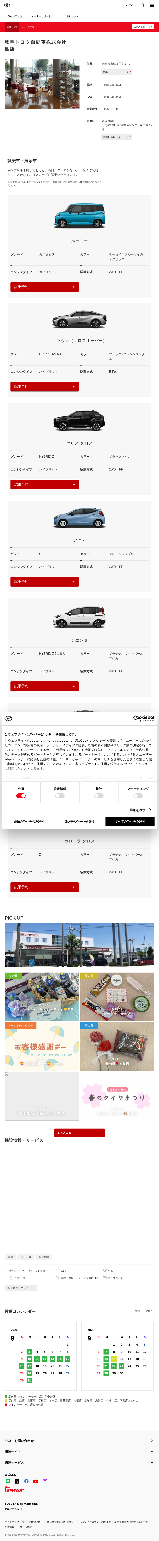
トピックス (73, 16)
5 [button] (48, 116)
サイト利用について (33, 1521)
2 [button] (25, 116)
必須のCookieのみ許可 (29, 821)
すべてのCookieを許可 (130, 821)
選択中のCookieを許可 (79, 821)
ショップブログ (28, 27)
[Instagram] (45, 1481)
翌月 (147, 1311)
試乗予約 (21, 287)
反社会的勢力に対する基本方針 (131, 1521)
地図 (105, 71)
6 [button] (56, 116)
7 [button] (63, 116)
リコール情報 (24, 1526)
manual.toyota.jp (59, 740)
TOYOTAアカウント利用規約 (95, 1521)
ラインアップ (15, 16)
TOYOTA (7, 5)
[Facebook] (26, 1481)
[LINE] (8, 1481)
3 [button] (32, 116)
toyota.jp (35, 740)
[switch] (60, 795)
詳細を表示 (138, 810)
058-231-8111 (112, 84)
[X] (17, 1481)
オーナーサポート (41, 16)
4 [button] (40, 116)
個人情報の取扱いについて (61, 1521)
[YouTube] (36, 1481)
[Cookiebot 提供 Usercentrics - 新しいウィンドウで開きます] (138, 718)
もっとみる (64, 1132)
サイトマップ (12, 1521)
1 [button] (17, 116)
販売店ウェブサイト (19, 1288)
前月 (137, 1311)
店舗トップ (12, 27)
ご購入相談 (139, 27)
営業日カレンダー (113, 137)
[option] (42, 84)
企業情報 (9, 1526)
